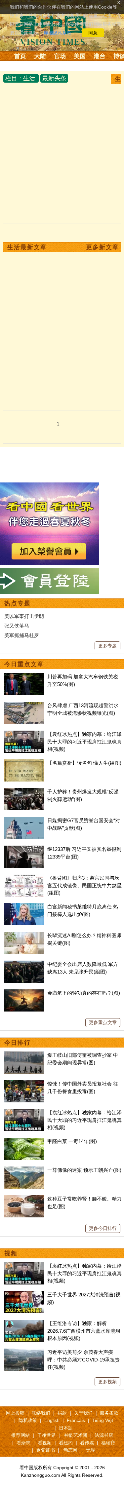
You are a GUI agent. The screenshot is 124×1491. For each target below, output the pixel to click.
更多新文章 (102, 247)
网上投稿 (15, 1413)
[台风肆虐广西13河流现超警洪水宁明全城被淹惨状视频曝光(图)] (24, 705)
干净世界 (46, 1435)
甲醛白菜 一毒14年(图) (72, 1141)
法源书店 (104, 1435)
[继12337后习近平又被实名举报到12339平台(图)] (24, 849)
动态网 (70, 1450)
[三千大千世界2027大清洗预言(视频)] (24, 1294)
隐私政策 (28, 1420)
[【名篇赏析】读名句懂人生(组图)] (24, 763)
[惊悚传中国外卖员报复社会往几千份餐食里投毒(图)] (24, 1084)
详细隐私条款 (57, 32)
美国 (80, 56)
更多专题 (107, 645)
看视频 (45, 1442)
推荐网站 (20, 1435)
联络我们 (41, 1413)
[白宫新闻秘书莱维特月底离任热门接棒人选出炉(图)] (24, 906)
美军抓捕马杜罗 (21, 635)
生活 (29, 78)
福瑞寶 (108, 1442)
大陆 (40, 56)
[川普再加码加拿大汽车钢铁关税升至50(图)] (24, 676)
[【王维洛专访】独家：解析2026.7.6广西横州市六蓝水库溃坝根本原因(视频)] (24, 1323)
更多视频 (107, 1381)
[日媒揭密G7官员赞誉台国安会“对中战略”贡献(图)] (24, 820)
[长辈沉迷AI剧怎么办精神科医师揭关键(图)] (24, 935)
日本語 (66, 1428)
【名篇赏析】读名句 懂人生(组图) (84, 763)
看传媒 (87, 1442)
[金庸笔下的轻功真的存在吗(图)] (24, 993)
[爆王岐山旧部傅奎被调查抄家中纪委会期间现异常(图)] (24, 1055)
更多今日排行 (103, 1228)
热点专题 (17, 603)
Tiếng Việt (102, 1420)
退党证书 (45, 1450)
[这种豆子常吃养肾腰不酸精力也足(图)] (24, 1199)
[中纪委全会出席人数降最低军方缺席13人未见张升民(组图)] (24, 964)
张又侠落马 (16, 626)
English (52, 1420)
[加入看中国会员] (49, 486)
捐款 (62, 1413)
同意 (93, 32)
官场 (60, 56)
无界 (90, 1450)
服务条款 (109, 1413)
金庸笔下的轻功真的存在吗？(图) (83, 993)
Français (76, 1420)
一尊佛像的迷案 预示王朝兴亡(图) (84, 1170)
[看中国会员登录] (49, 581)
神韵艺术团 (75, 1435)
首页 (20, 56)
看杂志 (23, 1442)
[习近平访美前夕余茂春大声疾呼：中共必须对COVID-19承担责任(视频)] (24, 1352)
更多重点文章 (103, 1022)
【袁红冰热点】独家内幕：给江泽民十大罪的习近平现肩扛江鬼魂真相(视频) (84, 741)
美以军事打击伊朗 (24, 616)
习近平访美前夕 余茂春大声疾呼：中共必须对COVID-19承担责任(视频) (83, 1359)
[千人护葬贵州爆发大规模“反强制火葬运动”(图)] (24, 791)
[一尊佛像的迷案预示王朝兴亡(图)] (24, 1170)
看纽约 (66, 1442)
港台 (99, 56)
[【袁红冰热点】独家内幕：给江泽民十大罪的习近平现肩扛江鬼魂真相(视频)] (24, 734)
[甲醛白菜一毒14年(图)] (24, 1141)
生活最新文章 (27, 247)
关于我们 (83, 1413)
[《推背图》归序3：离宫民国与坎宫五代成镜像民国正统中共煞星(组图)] (24, 878)
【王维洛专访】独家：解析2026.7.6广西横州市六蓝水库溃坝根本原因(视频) (83, 1330)
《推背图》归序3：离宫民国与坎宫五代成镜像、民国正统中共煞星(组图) (84, 885)
